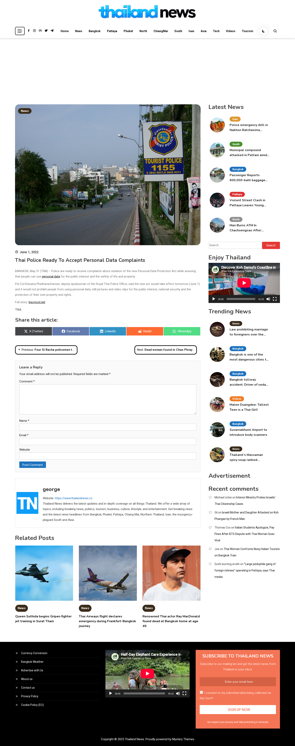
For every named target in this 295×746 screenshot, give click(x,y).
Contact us (28, 687)
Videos (230, 31)
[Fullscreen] (275, 299)
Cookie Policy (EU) (32, 704)
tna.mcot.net (36, 302)
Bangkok (95, 31)
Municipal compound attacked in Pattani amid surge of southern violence (248, 153)
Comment (27, 381)
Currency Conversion (34, 653)
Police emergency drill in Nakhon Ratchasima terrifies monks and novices (249, 128)
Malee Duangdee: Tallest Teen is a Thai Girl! (249, 407)
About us (27, 679)
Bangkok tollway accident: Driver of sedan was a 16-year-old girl (249, 382)
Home (65, 31)
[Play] (214, 299)
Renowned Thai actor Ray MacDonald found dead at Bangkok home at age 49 (171, 621)
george (51, 489)
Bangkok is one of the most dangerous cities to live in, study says (249, 357)
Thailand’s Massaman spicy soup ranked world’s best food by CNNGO (246, 457)
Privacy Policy (29, 696)
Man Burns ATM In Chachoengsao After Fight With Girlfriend (246, 228)
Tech (216, 31)
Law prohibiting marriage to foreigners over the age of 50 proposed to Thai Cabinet (249, 332)
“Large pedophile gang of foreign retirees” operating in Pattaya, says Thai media (245, 570)
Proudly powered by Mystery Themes (169, 739)
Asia (203, 31)
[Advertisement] (147, 68)
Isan (191, 31)
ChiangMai (161, 31)
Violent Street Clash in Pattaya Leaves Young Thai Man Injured (247, 203)
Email (23, 435)
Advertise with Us (32, 670)
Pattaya (112, 31)
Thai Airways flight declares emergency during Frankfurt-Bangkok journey (107, 621)
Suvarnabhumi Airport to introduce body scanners (248, 432)
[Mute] (268, 299)
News (78, 31)
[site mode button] (263, 31)
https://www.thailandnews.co (74, 498)
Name (24, 421)
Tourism (247, 31)
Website (24, 449)
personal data (51, 276)
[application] (244, 283)
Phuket (128, 31)
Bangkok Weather (32, 661)
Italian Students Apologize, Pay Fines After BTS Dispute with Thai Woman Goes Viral (245, 534)
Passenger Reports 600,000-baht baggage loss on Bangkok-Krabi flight (247, 178)
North (143, 31)
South (178, 31)
